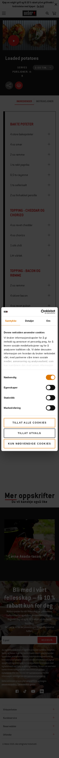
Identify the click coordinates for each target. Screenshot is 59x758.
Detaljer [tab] (29, 320)
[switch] (50, 387)
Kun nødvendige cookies (29, 443)
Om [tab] (48, 320)
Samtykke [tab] (10, 320)
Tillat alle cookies (29, 422)
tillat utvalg (29, 433)
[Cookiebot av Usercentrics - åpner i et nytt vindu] (41, 312)
